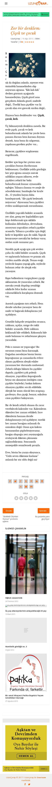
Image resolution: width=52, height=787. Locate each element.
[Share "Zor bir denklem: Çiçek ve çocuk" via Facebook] (10, 481)
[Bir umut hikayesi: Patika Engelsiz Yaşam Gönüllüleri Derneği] (26, 673)
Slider (37, 38)
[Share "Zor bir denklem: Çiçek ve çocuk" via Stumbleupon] (20, 486)
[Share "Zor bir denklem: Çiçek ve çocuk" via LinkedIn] (36, 481)
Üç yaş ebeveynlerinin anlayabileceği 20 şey (26, 611)
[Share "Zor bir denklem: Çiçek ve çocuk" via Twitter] (15, 481)
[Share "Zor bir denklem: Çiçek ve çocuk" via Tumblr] (26, 481)
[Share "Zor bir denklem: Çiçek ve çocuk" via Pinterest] (31, 481)
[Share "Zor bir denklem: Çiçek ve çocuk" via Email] (26, 486)
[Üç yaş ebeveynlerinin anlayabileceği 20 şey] (26, 606)
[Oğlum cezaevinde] (26, 564)
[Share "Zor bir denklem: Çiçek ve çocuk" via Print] (31, 486)
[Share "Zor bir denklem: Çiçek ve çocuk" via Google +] (20, 481)
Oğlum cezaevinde (13, 598)
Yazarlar (14, 42)
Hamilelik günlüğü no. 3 (16, 647)
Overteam (41, 777)
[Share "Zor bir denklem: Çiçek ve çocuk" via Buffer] (42, 481)
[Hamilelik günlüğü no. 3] (26, 630)
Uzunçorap (15, 38)
